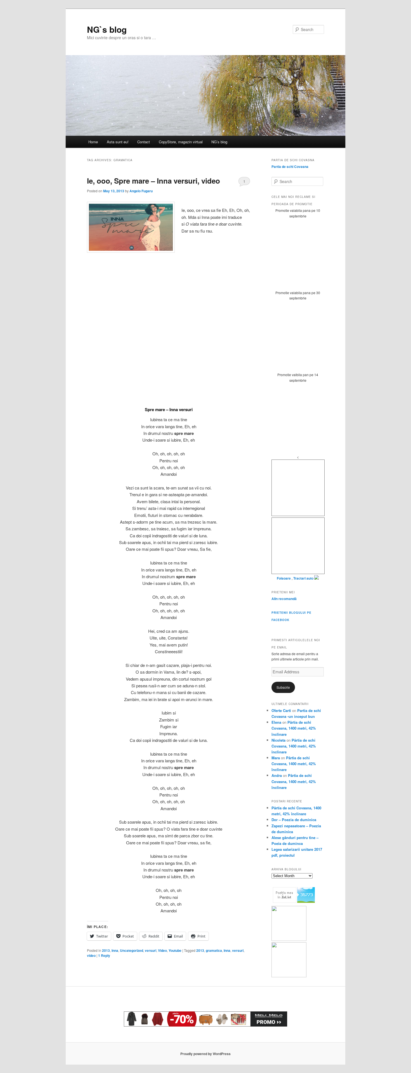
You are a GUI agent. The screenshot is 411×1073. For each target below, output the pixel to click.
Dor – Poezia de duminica (293, 819)
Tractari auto (303, 578)
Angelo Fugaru (141, 190)
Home (93, 141)
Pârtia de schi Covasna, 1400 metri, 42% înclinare (293, 728)
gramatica (214, 950)
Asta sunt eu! (118, 141)
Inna (115, 950)
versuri (150, 950)
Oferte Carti (281, 710)
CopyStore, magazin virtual (181, 141)
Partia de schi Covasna (289, 166)
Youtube (175, 950)
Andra (276, 775)
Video (162, 950)
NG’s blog (219, 141)
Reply (104, 955)
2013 (106, 950)
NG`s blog (107, 29)
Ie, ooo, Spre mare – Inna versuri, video (153, 180)
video (91, 955)
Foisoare (284, 578)
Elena (276, 722)
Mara (275, 757)
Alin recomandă (284, 598)
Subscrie (283, 687)
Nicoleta (278, 740)
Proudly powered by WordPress (205, 1053)
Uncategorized (131, 950)
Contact (143, 141)
